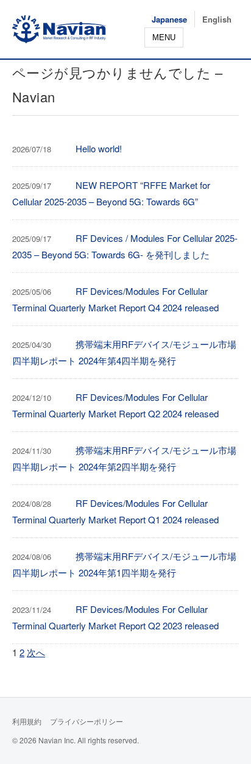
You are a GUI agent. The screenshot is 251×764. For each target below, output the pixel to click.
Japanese (169, 19)
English (217, 19)
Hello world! (99, 148)
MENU (163, 37)
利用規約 (26, 721)
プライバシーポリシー (86, 721)
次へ (36, 652)
